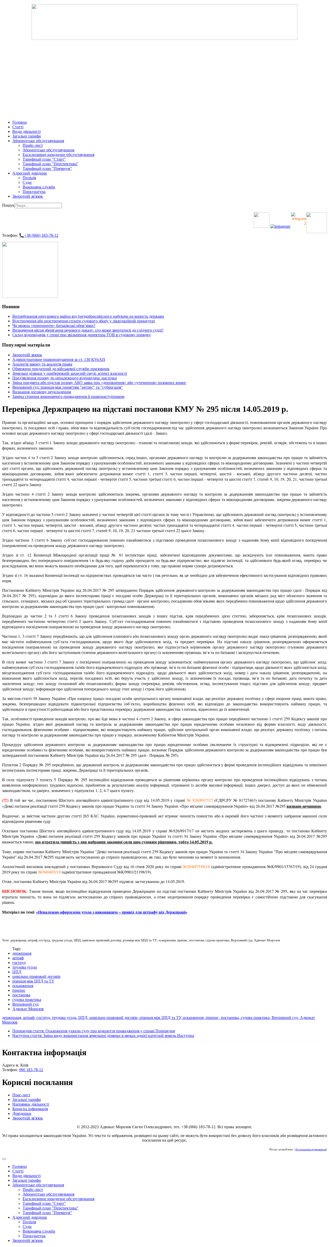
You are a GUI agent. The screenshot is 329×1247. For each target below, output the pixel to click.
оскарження (22, 986)
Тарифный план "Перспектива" (50, 164)
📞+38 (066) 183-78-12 (38, 235)
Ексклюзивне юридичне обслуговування (58, 154)
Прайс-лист (33, 145)
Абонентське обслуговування (38, 141)
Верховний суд (25, 1004)
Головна (19, 122)
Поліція (29, 178)
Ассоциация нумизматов (311, 1149)
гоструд (19, 962)
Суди (27, 182)
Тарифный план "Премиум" (47, 168)
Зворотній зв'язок (27, 196)
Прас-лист (21, 1095)
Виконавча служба (39, 187)
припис (18, 990)
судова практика (26, 999)
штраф (18, 958)
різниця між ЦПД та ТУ (33, 981)
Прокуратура (34, 191)
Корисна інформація (30, 1109)
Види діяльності (26, 131)
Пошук (8, 205)
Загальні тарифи (26, 136)
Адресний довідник (29, 173)
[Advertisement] (164, 80)
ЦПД (16, 972)
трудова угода (24, 967)
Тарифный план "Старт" (44, 159)
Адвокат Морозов (28, 1009)
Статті (17, 127)
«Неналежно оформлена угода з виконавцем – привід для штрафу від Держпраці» (111, 912)
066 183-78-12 (31, 1070)
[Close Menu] (4, 1159)
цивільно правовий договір (36, 976)
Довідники (21, 1113)
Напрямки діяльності (30, 1104)
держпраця (21, 953)
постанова (21, 995)
